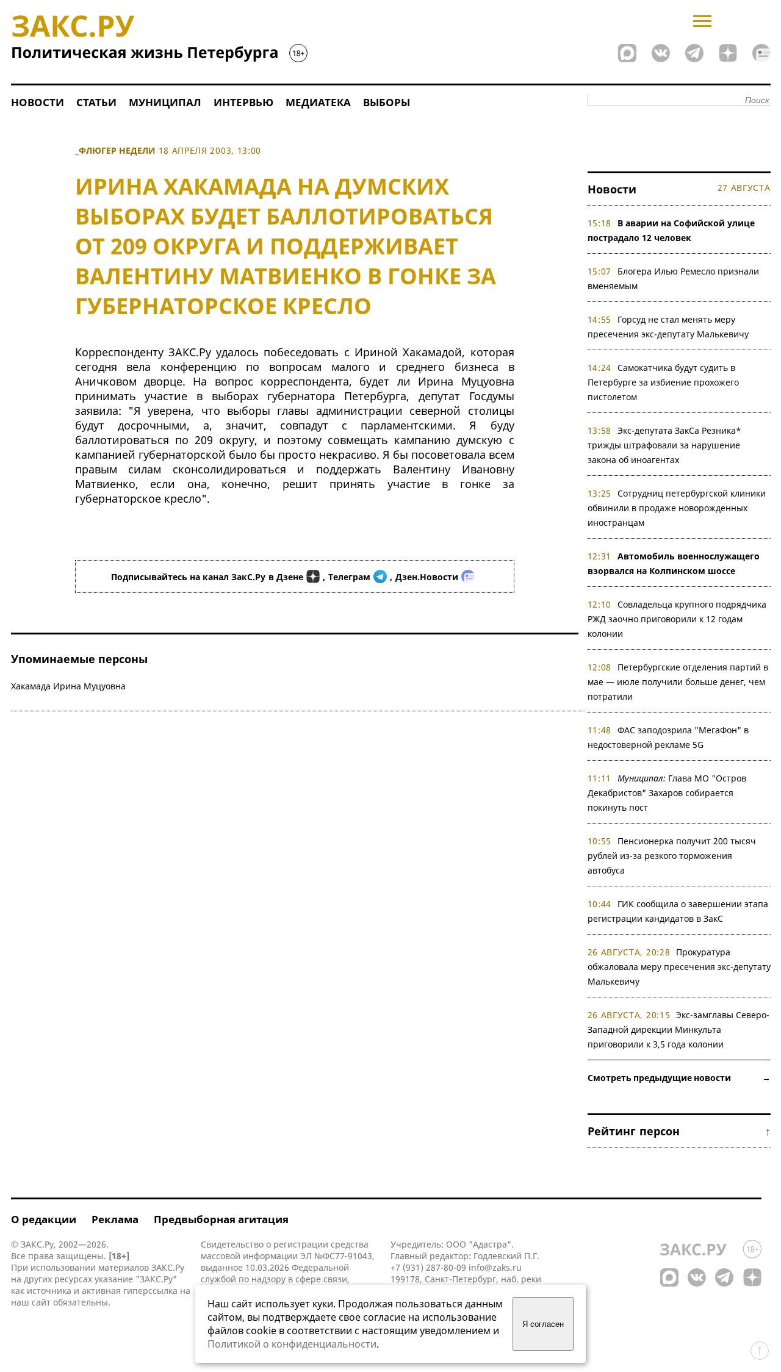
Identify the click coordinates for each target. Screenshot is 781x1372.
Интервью (243, 102)
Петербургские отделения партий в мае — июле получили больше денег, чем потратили (678, 681)
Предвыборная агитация (221, 1219)
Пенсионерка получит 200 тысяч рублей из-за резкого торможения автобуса (672, 855)
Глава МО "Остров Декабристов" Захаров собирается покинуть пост (667, 792)
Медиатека (318, 102)
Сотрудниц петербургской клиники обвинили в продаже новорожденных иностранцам (677, 507)
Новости (37, 102)
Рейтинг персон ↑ (679, 1131)
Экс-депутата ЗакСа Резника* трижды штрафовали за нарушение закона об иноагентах (665, 445)
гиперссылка (150, 1290)
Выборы (386, 102)
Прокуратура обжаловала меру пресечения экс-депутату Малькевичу (679, 966)
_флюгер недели (115, 150)
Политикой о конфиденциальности (291, 1344)
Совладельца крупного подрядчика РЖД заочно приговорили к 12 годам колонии (677, 618)
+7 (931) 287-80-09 (428, 1267)
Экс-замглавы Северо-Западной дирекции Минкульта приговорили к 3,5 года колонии (679, 1029)
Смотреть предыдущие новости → (679, 1077)
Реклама (115, 1219)
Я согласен (543, 1324)
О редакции (43, 1219)
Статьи (96, 102)
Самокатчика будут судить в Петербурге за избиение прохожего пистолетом (663, 382)
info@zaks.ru (495, 1267)
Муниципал (165, 102)
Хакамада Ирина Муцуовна (68, 686)
